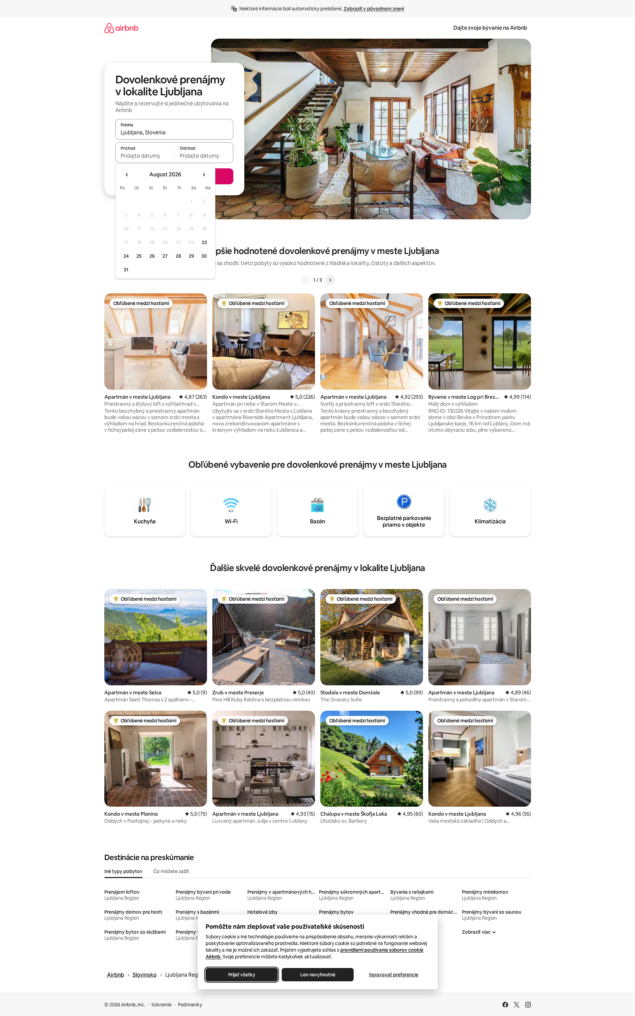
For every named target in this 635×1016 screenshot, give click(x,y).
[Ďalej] (330, 280)
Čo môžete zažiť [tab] (171, 871)
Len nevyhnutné (317, 975)
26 (152, 256)
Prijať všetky (241, 975)
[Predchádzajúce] (305, 280)
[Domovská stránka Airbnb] (121, 27)
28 (178, 256)
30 (204, 256)
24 (126, 256)
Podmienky (190, 1005)
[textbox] (145, 156)
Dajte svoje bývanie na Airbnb (490, 27)
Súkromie (161, 1005)
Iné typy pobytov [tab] (123, 871)
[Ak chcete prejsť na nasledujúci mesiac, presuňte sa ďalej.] (204, 175)
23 (204, 242)
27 (165, 256)
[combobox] (174, 132)
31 (126, 270)
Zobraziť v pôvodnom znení (374, 9)
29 (191, 256)
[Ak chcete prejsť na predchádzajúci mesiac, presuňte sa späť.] (127, 175)
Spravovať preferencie (393, 975)
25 (139, 256)
